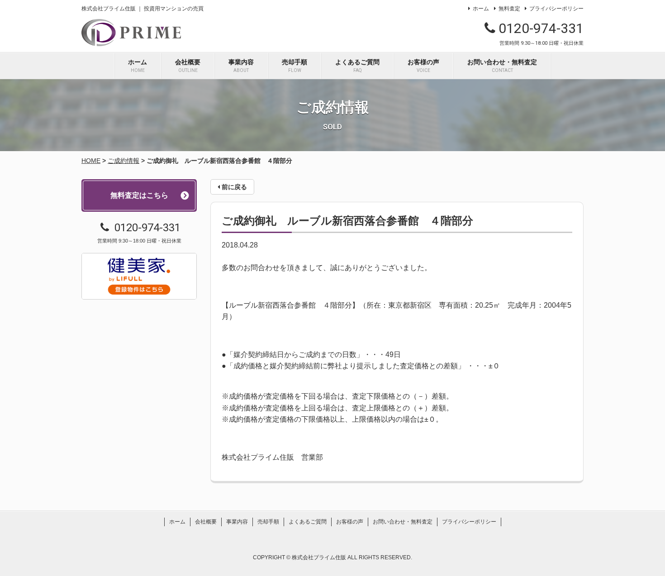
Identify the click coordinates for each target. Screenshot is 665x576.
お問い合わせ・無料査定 (502, 65)
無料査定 (509, 8)
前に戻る (233, 186)
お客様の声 (423, 65)
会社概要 (187, 65)
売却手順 (294, 65)
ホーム (481, 8)
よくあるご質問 (357, 65)
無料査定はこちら (139, 195)
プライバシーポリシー (556, 8)
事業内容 (241, 65)
